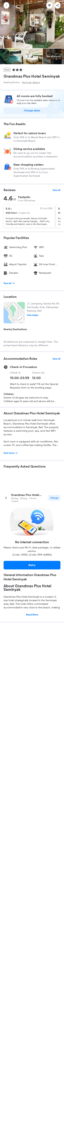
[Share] (57, 5)
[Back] (6, 5)
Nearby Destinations (15, 329)
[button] (14, 312)
